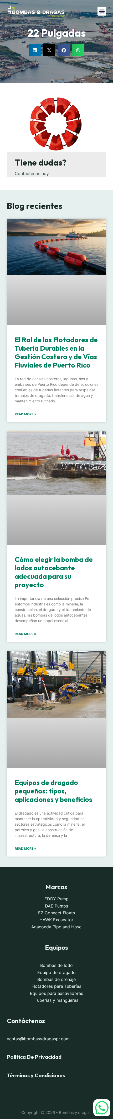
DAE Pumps (56, 905)
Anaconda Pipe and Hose (56, 926)
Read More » (25, 414)
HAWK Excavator (56, 919)
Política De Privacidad (34, 1057)
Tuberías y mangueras (56, 1000)
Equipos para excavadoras (56, 993)
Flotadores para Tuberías (56, 986)
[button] (101, 11)
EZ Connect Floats (56, 912)
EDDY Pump (56, 898)
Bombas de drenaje (56, 979)
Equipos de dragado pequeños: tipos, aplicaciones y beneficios (53, 791)
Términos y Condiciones (36, 1075)
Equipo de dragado (56, 972)
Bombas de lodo (56, 965)
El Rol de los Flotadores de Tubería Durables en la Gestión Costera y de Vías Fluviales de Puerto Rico (56, 352)
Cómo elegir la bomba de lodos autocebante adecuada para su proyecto (54, 572)
